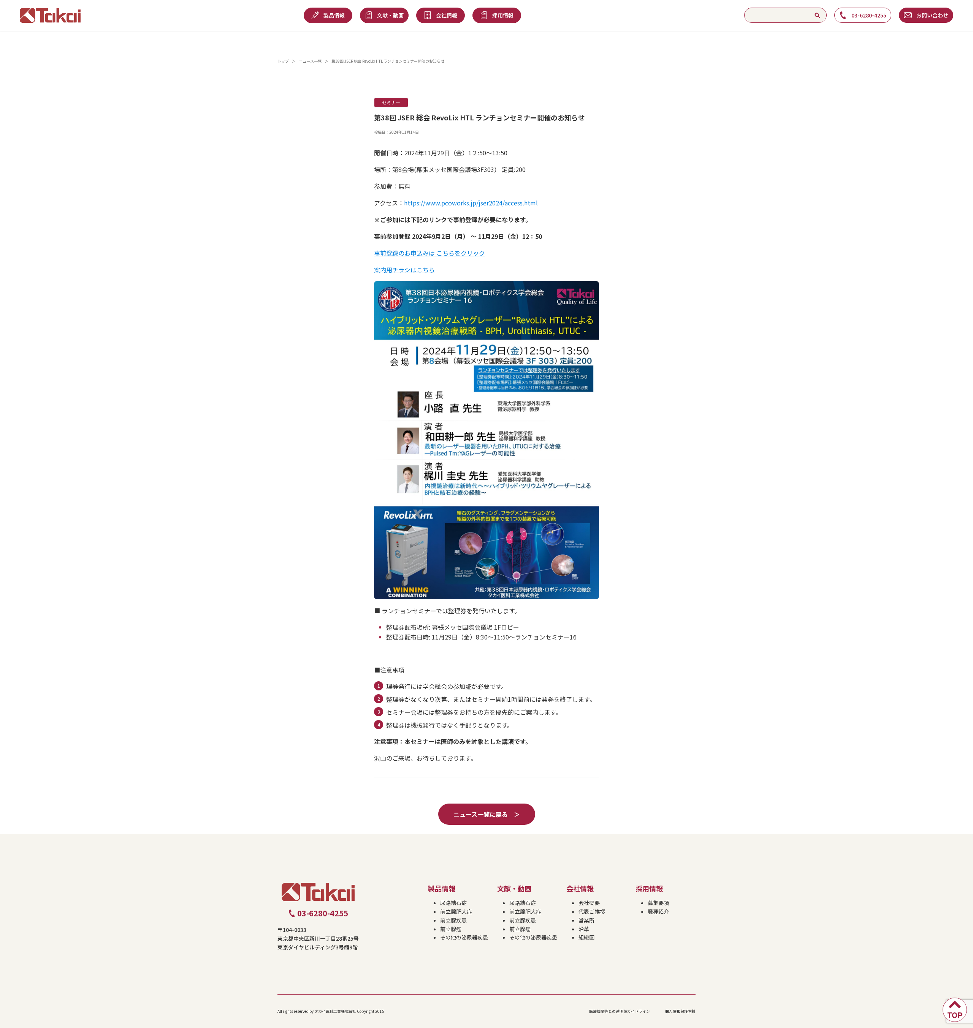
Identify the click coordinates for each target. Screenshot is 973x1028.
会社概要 (589, 902)
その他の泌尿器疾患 (464, 937)
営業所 (586, 920)
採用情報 (649, 888)
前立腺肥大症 (456, 911)
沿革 (583, 929)
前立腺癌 (450, 929)
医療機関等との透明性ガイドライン (619, 1011)
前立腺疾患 (453, 920)
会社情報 (580, 888)
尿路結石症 (453, 902)
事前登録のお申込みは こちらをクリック (429, 252)
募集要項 (658, 902)
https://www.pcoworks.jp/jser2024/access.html (471, 202)
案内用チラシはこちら (404, 269)
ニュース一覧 (310, 61)
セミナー (391, 102)
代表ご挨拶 (591, 911)
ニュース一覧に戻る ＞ (486, 814)
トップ (283, 61)
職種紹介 (658, 911)
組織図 (586, 937)
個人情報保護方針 (680, 1011)
